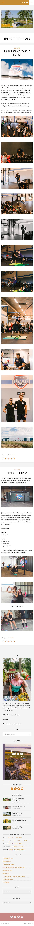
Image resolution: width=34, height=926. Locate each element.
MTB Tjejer (6, 873)
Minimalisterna (7, 870)
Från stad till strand (8, 864)
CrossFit (17, 48)
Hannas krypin (7, 841)
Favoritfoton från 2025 (18, 806)
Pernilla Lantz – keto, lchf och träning (14, 876)
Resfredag (6, 882)
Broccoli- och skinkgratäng (16, 849)
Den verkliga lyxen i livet (19, 820)
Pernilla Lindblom (8, 879)
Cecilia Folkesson (8, 858)
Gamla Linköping (17, 827)
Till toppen (27, 923)
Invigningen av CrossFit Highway (17, 52)
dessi (13, 455)
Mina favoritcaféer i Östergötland (18, 799)
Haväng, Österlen (17, 813)
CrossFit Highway (17, 473)
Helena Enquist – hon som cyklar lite (14, 867)
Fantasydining (7, 861)
